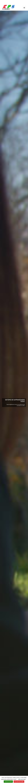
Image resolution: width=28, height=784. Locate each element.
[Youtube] (15, 1)
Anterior (3, 402)
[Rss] (19, 1)
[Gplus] (12, 1)
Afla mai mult (22, 779)
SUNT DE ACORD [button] (8, 781)
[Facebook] (10, 1)
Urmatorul (24, 402)
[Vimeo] (17, 1)
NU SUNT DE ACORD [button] (18, 781)
